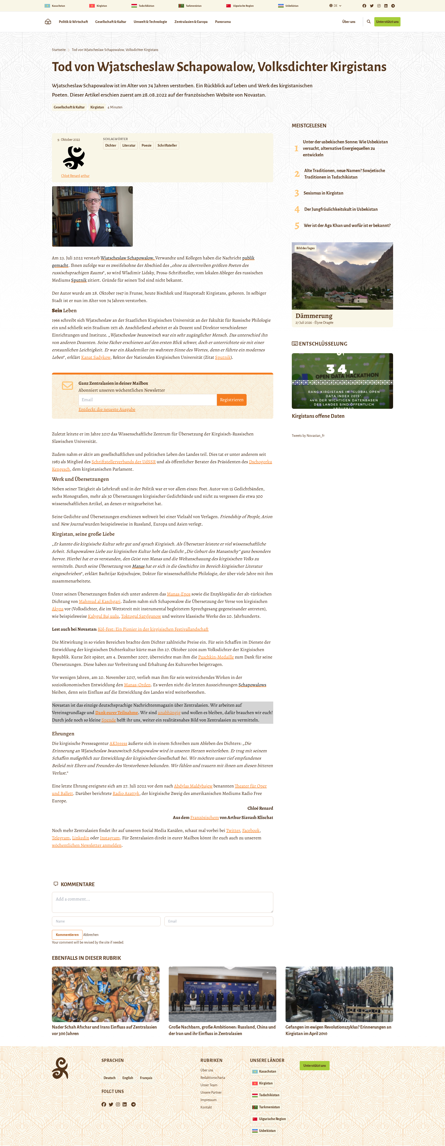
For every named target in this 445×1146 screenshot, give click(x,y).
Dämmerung (314, 315)
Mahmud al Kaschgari (100, 601)
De (335, 5)
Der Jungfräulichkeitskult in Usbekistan (341, 209)
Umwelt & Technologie (150, 22)
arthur (85, 176)
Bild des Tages (305, 248)
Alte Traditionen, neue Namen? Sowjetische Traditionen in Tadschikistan (344, 173)
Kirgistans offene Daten (318, 416)
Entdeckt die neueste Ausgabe (107, 409)
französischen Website (209, 95)
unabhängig (169, 712)
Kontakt (206, 1107)
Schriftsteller (167, 145)
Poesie (147, 145)
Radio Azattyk (126, 793)
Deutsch (110, 1078)
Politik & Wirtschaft (73, 22)
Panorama (223, 22)
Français (146, 1078)
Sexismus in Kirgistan (323, 193)
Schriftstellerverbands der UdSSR (124, 462)
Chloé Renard (70, 176)
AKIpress (118, 743)
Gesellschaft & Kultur (110, 22)
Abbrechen (91, 935)
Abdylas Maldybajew (193, 786)
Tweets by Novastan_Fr (308, 436)
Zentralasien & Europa (191, 22)
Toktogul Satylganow (141, 616)
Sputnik (223, 357)
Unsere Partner (211, 1092)
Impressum (208, 1100)
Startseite (59, 50)
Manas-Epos (179, 594)
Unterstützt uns (387, 22)
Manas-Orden (137, 685)
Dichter (110, 145)
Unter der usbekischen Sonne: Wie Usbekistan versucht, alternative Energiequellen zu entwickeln (345, 148)
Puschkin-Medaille (216, 657)
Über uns (348, 22)
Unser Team (208, 1085)
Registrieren (232, 400)
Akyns (58, 609)
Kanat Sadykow (95, 357)
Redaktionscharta (212, 1078)
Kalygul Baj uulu (103, 616)
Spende (109, 720)
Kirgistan (97, 107)
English (127, 1078)
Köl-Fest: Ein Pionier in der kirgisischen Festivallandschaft (153, 629)
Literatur (129, 145)
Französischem (204, 817)
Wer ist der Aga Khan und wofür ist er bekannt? (347, 225)
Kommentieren (67, 935)
